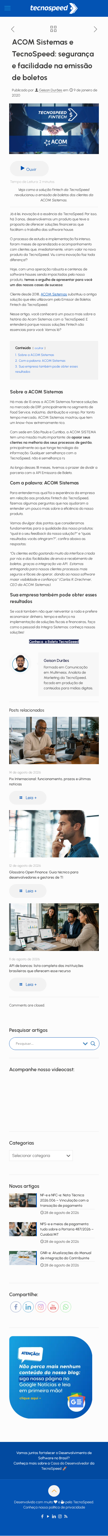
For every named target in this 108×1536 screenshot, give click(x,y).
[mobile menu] (7, 8)
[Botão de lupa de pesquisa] (93, 1043)
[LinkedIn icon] (54, 1516)
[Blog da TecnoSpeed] (54, 8)
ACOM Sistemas (54, 294)
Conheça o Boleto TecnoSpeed (54, 642)
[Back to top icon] (54, 1491)
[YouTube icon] (48, 1516)
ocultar (39, 348)
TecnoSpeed (51, 1468)
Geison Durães (50, 90)
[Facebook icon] (42, 1516)
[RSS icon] (66, 1516)
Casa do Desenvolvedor (70, 1463)
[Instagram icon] (60, 1516)
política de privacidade (67, 1507)
